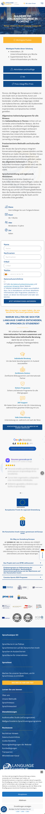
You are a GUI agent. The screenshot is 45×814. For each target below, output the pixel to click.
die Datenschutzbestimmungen (22, 284)
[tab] (22, 40)
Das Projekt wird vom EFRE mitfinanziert (18, 565)
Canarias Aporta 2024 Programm (15, 580)
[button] (42, 772)
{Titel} (18, 811)
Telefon (7, 270)
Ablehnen (22, 800)
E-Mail (6, 262)
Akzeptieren (22, 794)
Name (6, 244)
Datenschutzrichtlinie (13, 279)
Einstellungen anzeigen (22, 806)
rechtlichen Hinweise (12, 286)
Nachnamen (9, 253)
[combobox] (6, 274)
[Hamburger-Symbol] (42, 3)
